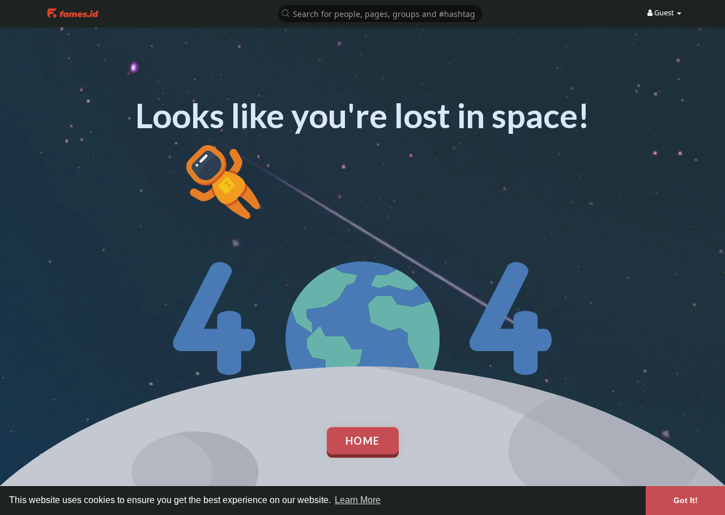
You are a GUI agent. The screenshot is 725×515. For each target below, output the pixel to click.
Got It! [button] (685, 500)
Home (363, 440)
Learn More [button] (358, 500)
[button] (380, 12)
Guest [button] (664, 12)
